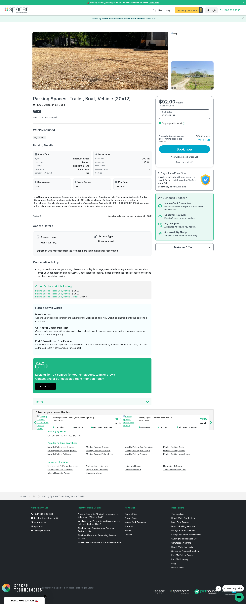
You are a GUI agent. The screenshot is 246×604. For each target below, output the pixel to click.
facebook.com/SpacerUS (46, 518)
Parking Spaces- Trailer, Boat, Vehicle (52, 290)
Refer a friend (177, 567)
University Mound (133, 469)
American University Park (174, 469)
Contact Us (45, 386)
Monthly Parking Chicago (97, 447)
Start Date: (166, 112)
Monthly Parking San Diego (137, 450)
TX (34, 496)
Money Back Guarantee (135, 522)
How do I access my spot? (45, 117)
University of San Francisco (60, 469)
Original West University (97, 469)
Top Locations (177, 514)
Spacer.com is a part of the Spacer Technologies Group (68, 588)
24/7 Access (39, 137)
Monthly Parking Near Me (183, 526)
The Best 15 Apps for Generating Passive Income (97, 536)
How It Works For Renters (183, 518)
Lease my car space (187, 10)
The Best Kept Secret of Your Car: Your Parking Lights (96, 529)
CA (49, 435)
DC (53, 435)
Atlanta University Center (59, 473)
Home (23, 496)
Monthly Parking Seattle (174, 450)
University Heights (133, 466)
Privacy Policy (131, 518)
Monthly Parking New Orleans (176, 454)
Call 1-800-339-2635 (43, 514)
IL (61, 435)
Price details (204, 140)
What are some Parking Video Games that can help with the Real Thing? (99, 522)
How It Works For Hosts (182, 547)
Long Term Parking (180, 522)
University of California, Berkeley (63, 466)
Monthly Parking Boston (174, 447)
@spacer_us (40, 522)
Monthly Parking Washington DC (62, 450)
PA (79, 435)
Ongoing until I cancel (172, 123)
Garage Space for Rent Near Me (186, 534)
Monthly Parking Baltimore (59, 454)
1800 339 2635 (231, 10)
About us (129, 526)
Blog (173, 563)
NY (65, 435)
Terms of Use (131, 514)
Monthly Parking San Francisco (139, 447)
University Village (94, 473)
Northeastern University (97, 466)
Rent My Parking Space (182, 555)
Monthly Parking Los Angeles (61, 447)
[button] (184, 123)
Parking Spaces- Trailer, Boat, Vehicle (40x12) (56, 296)
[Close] (243, 18)
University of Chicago (173, 466)
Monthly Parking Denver (136, 454)
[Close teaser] (45, 596)
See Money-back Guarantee (172, 186)
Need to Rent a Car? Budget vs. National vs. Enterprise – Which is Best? (98, 515)
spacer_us (39, 526)
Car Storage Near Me (181, 543)
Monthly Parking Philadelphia (99, 454)
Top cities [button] (157, 10)
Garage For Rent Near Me (183, 530)
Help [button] (168, 10)
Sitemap (128, 530)
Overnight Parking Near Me (184, 538)
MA (57, 435)
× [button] (243, 2)
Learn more (154, 2)
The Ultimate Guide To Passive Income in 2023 (99, 542)
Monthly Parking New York (98, 450)
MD (74, 435)
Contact (128, 534)
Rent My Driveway (179, 559)
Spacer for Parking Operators (185, 551)
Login (213, 10)
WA (70, 435)
